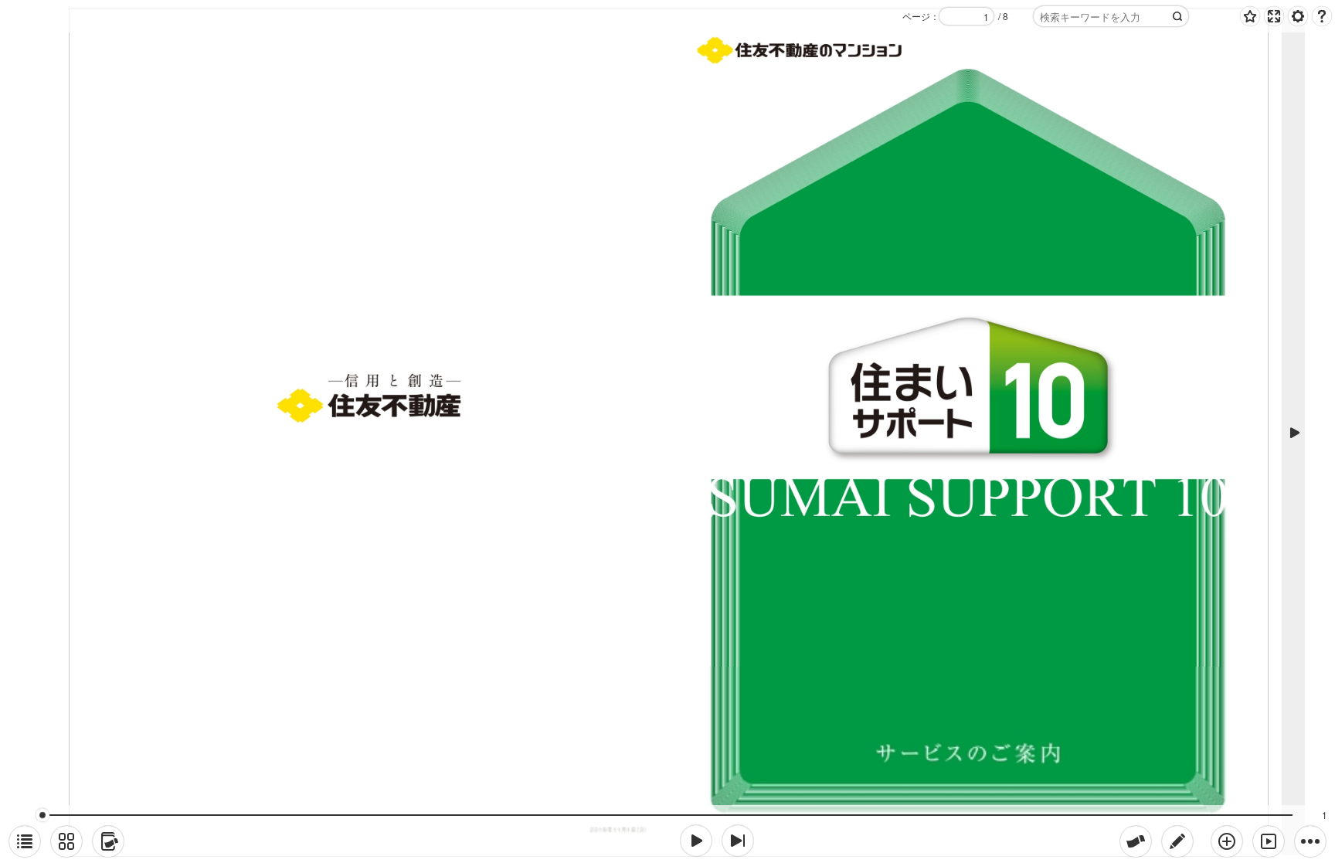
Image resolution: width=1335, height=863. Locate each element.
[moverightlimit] (738, 841)
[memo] (1177, 841)
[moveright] (696, 841)
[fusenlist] (108, 841)
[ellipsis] (1310, 841)
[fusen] (1136, 841)
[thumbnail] (66, 841)
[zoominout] (1227, 841)
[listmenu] (25, 841)
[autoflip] (1269, 841)
